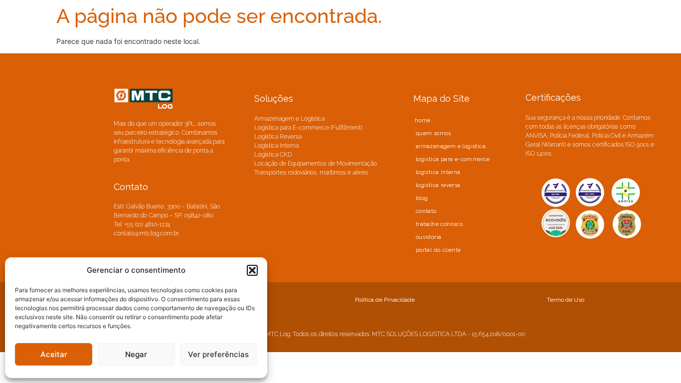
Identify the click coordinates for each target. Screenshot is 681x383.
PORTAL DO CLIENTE (438, 250)
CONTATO (426, 211)
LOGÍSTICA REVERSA (438, 185)
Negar (136, 354)
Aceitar (53, 354)
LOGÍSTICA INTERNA (438, 172)
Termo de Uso (565, 299)
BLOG (422, 198)
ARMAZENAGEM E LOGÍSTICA (451, 146)
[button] (252, 270)
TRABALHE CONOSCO (439, 224)
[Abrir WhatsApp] (656, 358)
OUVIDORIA (429, 237)
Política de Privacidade (385, 299)
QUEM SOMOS (433, 133)
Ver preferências (218, 354)
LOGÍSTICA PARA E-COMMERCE (453, 159)
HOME (423, 120)
